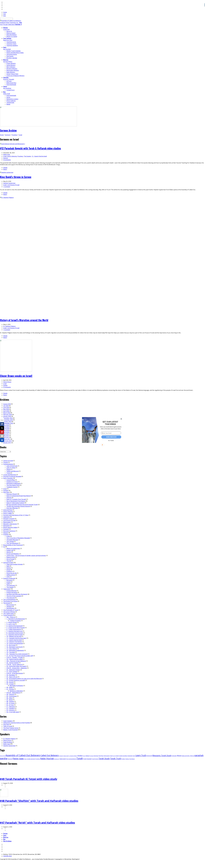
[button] (110, 423)
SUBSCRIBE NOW (111, 437)
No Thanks (111, 440)
